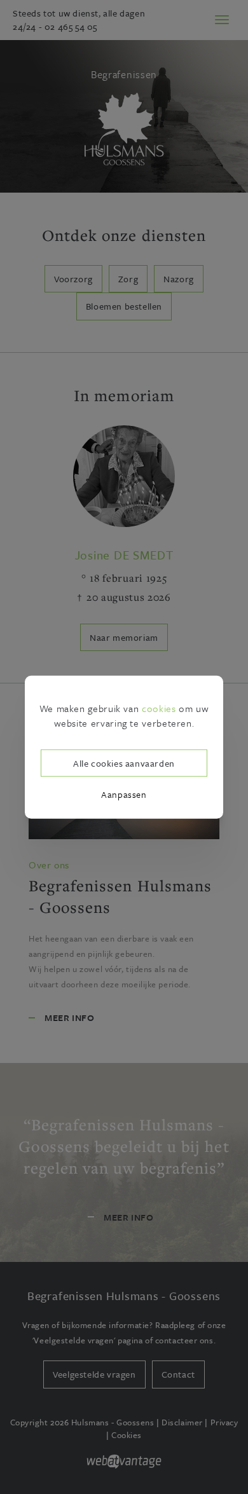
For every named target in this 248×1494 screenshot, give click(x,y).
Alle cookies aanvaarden (124, 762)
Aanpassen (123, 794)
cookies (159, 708)
